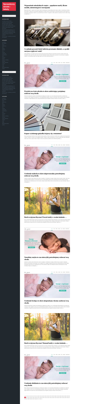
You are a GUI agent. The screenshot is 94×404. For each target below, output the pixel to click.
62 (35, 398)
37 (38, 397)
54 (67, 397)
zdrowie (3, 68)
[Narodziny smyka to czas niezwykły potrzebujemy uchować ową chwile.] (47, 241)
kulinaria (3, 52)
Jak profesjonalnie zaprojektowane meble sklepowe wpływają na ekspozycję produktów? (8, 33)
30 (26, 397)
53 (65, 397)
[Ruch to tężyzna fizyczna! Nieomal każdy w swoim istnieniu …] (47, 326)
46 (53, 397)
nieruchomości (4, 54)
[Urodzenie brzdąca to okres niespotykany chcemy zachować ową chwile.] (47, 284)
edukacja (3, 49)
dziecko (3, 48)
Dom (3, 47)
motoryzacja (4, 53)
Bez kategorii (4, 43)
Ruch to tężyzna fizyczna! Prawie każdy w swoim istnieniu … (45, 217)
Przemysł (3, 57)
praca (3, 56)
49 (58, 397)
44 (50, 397)
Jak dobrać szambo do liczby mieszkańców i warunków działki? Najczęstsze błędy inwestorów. (7, 22)
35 (35, 397)
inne (2, 51)
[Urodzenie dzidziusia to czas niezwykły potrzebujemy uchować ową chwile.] (47, 366)
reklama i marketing (5, 59)
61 (33, 398)
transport (3, 63)
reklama (3, 58)
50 (60, 397)
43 (48, 397)
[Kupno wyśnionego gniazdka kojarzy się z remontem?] (47, 117)
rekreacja (3, 61)
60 (31, 398)
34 (33, 397)
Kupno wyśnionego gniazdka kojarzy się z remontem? (43, 133)
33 (31, 397)
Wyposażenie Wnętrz (5, 67)
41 (45, 397)
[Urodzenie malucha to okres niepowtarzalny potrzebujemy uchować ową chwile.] (47, 157)
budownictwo (4, 45)
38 (40, 397)
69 (40, 398)
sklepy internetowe (5, 62)
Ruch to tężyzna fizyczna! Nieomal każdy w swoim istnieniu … (46, 343)
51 (62, 397)
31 (28, 397)
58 (28, 398)
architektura (4, 42)
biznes (3, 44)
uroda (3, 64)
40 (43, 397)
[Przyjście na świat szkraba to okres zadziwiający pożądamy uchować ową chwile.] (47, 75)
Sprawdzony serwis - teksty (9, 6)
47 (55, 397)
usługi (3, 66)
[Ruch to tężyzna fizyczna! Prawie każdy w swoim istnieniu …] (47, 200)
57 (26, 398)
